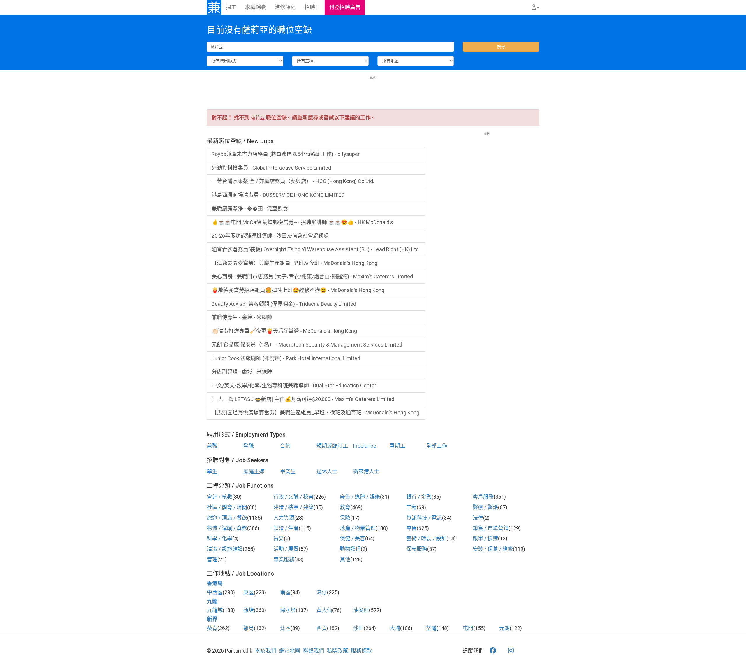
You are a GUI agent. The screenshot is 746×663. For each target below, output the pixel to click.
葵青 (212, 628)
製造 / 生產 (286, 528)
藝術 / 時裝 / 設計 (426, 538)
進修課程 (285, 7)
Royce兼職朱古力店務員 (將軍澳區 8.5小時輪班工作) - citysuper (286, 154)
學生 (212, 471)
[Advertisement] (373, 93)
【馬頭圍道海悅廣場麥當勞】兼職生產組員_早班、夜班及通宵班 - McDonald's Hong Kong (315, 412)
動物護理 (350, 549)
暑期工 (397, 446)
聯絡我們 (313, 651)
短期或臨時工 (332, 446)
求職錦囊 (255, 7)
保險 (345, 518)
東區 (248, 592)
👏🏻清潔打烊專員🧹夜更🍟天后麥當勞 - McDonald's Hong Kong (284, 331)
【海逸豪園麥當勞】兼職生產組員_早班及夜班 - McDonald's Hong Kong (294, 263)
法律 (478, 518)
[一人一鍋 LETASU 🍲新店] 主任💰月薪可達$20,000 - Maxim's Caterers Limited (303, 399)
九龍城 (215, 610)
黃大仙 (324, 610)
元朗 (504, 628)
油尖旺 (361, 610)
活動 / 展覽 (286, 549)
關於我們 (265, 651)
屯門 (468, 628)
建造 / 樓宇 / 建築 (293, 507)
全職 (248, 446)
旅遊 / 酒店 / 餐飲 (227, 518)
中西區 (215, 592)
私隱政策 (337, 651)
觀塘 (248, 610)
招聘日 (312, 7)
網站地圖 (289, 651)
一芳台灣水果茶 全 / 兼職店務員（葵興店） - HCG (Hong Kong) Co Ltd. (293, 181)
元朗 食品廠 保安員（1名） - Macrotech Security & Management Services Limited (307, 345)
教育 (345, 507)
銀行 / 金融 (419, 497)
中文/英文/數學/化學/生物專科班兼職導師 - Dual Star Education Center (294, 385)
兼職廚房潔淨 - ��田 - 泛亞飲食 (250, 208)
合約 (285, 446)
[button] (535, 7)
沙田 (358, 628)
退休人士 (326, 471)
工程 (411, 507)
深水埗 (288, 610)
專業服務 (283, 559)
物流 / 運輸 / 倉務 (227, 528)
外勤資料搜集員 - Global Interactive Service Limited (271, 168)
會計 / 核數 (219, 497)
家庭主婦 (253, 471)
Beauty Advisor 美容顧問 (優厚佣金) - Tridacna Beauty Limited (284, 304)
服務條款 (361, 651)
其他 (345, 559)
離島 (248, 628)
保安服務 (416, 549)
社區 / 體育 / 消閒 (227, 507)
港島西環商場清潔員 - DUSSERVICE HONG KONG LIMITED (278, 195)
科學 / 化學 (219, 538)
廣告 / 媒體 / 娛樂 (360, 497)
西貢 (321, 628)
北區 (285, 628)
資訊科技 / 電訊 (424, 518)
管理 (212, 559)
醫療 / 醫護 (485, 507)
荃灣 (431, 628)
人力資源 (283, 518)
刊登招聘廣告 (344, 7)
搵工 (231, 7)
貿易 (278, 538)
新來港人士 (366, 471)
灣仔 (321, 592)
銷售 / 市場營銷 (491, 528)
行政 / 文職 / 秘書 (293, 497)
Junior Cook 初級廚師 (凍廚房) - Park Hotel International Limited (286, 358)
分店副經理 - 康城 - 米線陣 (242, 372)
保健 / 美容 (352, 538)
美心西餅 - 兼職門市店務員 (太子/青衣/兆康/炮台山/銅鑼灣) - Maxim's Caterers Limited (312, 276)
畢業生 (288, 471)
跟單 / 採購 (485, 538)
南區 (285, 592)
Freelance (364, 446)
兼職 (212, 446)
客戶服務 (483, 497)
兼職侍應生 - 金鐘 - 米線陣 (242, 317)
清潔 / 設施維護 (225, 549)
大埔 (395, 628)
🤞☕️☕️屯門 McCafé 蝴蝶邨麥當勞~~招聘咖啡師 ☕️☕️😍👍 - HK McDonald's (302, 222)
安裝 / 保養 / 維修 (493, 549)
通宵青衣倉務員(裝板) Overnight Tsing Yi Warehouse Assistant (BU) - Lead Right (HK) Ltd (315, 249)
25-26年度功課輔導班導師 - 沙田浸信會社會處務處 (270, 236)
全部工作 (436, 446)
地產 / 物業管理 (358, 528)
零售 (411, 528)
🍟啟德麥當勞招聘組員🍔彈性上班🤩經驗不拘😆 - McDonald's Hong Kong (298, 290)
